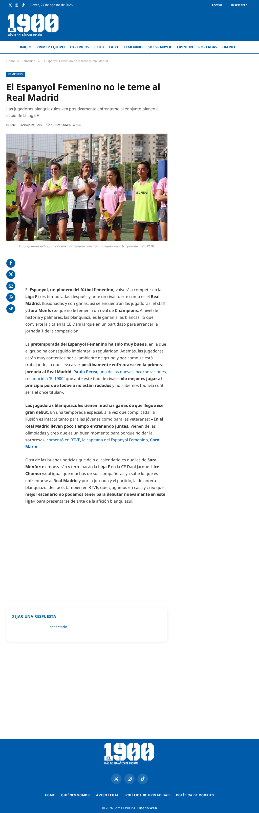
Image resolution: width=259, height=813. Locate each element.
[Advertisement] (159, 25)
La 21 (113, 47)
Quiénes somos (75, 795)
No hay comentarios (66, 125)
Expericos (79, 47)
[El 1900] (33, 25)
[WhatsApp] (10, 297)
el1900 (10, 125)
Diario (228, 47)
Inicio (25, 47)
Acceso (217, 5)
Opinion (185, 47)
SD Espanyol (160, 47)
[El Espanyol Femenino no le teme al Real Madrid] (86, 187)
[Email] (10, 286)
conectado (58, 626)
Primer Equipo (50, 47)
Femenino (133, 47)
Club (99, 47)
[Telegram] (10, 308)
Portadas (207, 47)
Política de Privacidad (147, 795)
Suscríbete (239, 5)
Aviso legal (107, 795)
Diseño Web (147, 808)
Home (50, 795)
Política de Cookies (195, 795)
